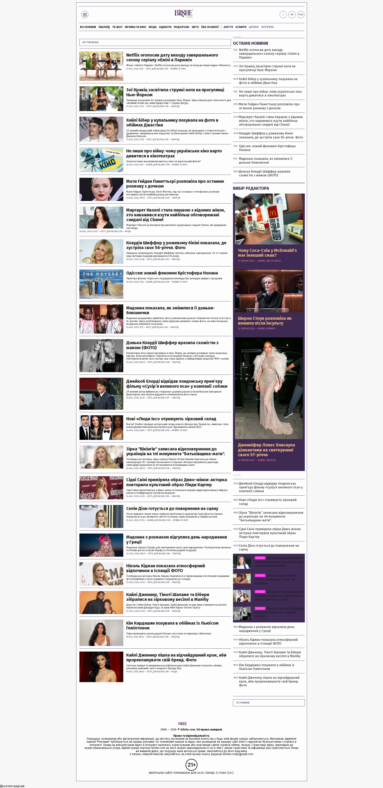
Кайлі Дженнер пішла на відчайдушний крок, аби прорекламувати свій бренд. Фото (176, 657)
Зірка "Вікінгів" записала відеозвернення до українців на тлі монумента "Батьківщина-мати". (175, 451)
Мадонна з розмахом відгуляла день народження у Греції (176, 539)
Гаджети (165, 27)
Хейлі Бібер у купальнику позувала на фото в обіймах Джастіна (172, 122)
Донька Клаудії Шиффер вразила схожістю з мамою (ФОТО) (172, 345)
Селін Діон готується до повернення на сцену (172, 508)
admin (149, 165)
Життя (228, 27)
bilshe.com (188, 729)
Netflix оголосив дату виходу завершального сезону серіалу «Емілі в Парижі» (172, 57)
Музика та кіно (135, 27)
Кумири (240, 27)
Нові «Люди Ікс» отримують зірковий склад (171, 418)
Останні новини (250, 43)
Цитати (254, 27)
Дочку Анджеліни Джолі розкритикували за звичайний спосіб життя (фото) (279, 561)
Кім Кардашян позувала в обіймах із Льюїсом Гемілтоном (172, 625)
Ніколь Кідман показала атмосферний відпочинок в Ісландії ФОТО (165, 568)
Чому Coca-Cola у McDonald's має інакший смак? (267, 253)
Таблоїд (175, 106)
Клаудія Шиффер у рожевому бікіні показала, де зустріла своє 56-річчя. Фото (176, 245)
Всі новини (88, 27)
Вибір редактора (251, 188)
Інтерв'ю (267, 27)
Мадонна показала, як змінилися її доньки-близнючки (170, 310)
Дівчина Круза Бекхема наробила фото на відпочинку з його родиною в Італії (279, 595)
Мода (153, 27)
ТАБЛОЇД (104, 27)
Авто (195, 27)
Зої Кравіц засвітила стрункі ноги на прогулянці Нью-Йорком (175, 92)
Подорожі (181, 27)
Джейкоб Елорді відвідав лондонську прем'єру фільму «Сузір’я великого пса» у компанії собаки (176, 384)
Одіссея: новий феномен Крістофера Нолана (172, 273)
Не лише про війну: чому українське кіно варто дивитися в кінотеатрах (174, 153)
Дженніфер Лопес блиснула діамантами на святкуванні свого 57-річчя (266, 450)
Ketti (148, 69)
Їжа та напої (210, 27)
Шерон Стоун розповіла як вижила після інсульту (265, 321)
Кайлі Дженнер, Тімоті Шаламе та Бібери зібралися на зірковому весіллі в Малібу (167, 597)
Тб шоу (117, 27)
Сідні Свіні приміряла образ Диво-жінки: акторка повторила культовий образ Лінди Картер (176, 482)
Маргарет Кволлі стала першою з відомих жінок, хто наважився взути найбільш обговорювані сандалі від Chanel (175, 215)
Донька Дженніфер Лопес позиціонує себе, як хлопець (275, 579)
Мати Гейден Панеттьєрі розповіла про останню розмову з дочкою (175, 184)
